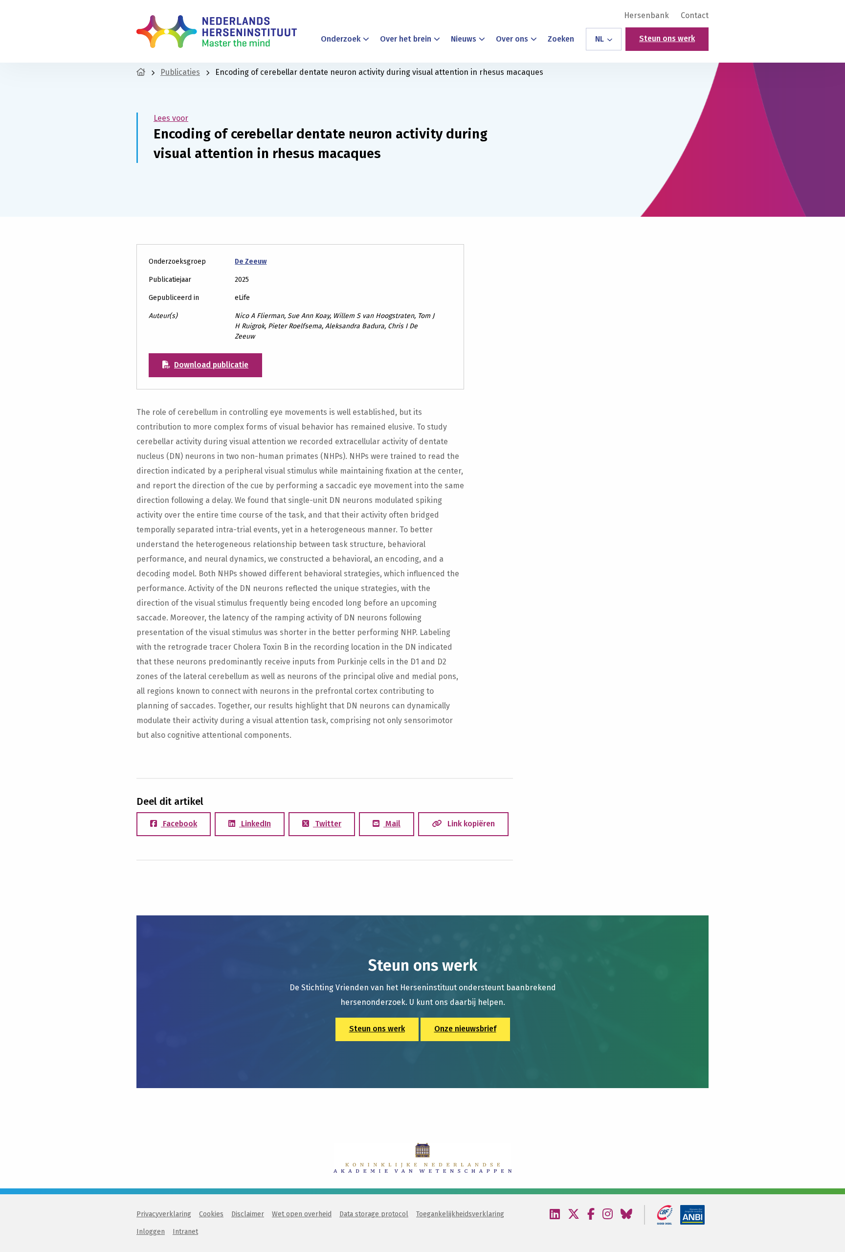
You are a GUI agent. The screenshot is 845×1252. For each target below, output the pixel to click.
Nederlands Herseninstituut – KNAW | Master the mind (216, 31)
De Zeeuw (251, 261)
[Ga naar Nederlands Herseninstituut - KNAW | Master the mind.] (140, 72)
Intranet (185, 1232)
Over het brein (405, 39)
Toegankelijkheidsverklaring (460, 1214)
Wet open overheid (302, 1214)
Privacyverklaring (163, 1214)
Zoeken (561, 39)
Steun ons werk (667, 38)
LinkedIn (255, 823)
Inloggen (150, 1232)
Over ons (512, 39)
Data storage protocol (373, 1214)
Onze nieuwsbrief (465, 1028)
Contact (695, 16)
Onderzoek (340, 39)
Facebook (179, 823)
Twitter (327, 823)
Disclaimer (247, 1214)
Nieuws (463, 39)
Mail (391, 823)
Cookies (211, 1214)
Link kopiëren (470, 823)
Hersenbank (646, 16)
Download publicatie (211, 364)
